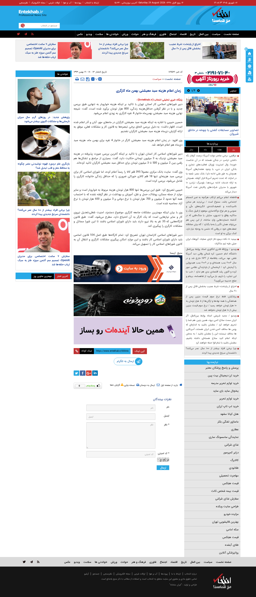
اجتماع (173, 34)
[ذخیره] (88, 79)
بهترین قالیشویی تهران (225, 522)
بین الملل (204, 34)
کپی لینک (140, 351)
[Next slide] (188, 90)
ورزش (125, 34)
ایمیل (166, 416)
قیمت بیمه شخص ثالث (225, 491)
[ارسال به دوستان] (82, 79)
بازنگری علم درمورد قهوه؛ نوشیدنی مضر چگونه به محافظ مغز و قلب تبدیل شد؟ (44, 166)
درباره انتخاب (191, 574)
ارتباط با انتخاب (92, 3)
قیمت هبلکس (230, 483)
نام (168, 407)
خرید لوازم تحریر (229, 398)
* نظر (166, 425)
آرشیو (86, 574)
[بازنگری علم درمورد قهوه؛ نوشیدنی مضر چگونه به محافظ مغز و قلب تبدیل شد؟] (44, 142)
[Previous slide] (198, 90)
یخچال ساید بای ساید (226, 391)
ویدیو (89, 34)
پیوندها (78, 3)
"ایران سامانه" (175, 584)
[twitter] (18, 34)
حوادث (135, 34)
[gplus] (89, 373)
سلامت (99, 34)
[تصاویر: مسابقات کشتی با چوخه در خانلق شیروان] (212, 111)
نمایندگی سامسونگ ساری (224, 437)
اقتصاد (183, 34)
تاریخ (192, 34)
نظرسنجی (23, 3)
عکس (80, 34)
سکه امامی (232, 529)
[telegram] (25, 34)
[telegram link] (31, 562)
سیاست (216, 34)
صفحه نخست (231, 34)
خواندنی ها (112, 34)
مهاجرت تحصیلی (229, 475)
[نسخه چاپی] (77, 79)
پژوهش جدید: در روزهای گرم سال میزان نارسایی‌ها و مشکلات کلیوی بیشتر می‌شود (44, 119)
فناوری (162, 34)
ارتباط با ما (176, 574)
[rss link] (38, 562)
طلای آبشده (232, 545)
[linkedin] (95, 373)
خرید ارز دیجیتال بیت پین (223, 375)
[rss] (32, 34)
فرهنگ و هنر (149, 34)
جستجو (96, 574)
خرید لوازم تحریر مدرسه (225, 383)
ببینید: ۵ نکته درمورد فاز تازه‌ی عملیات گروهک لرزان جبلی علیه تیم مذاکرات (211, 241)
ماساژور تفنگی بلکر (228, 421)
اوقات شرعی (54, 3)
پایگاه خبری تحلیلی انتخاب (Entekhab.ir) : (159, 100)
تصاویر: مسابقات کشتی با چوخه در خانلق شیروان (213, 132)
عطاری (235, 429)
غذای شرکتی (232, 445)
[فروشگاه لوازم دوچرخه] (128, 300)
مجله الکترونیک (38, 3)
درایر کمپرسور (231, 452)
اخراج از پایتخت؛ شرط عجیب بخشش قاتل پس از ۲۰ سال (185, 46)
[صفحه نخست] (249, 53)
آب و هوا (67, 3)
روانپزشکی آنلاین (229, 552)
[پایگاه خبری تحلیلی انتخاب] (224, 17)
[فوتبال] (249, 66)
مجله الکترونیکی (123, 574)
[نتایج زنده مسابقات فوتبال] (249, 79)
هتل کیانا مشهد (229, 414)
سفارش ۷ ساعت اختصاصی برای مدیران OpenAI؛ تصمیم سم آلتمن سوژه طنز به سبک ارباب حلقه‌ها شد (40, 50)
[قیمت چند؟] (249, 59)
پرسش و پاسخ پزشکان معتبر (222, 368)
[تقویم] (249, 72)
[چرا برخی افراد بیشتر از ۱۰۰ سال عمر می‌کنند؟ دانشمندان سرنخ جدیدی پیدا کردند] (44, 189)
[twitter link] (24, 562)
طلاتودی (234, 468)
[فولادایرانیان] (128, 268)
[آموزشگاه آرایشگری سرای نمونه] (128, 330)
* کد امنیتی (163, 453)
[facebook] (82, 373)
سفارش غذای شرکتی (227, 498)
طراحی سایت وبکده (227, 506)
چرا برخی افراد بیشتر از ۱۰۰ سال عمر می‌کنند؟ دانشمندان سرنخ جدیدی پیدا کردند (113, 48)
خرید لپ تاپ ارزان (228, 406)
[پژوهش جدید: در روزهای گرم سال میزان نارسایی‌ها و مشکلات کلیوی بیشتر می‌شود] (44, 96)
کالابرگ (234, 460)
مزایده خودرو (231, 514)
